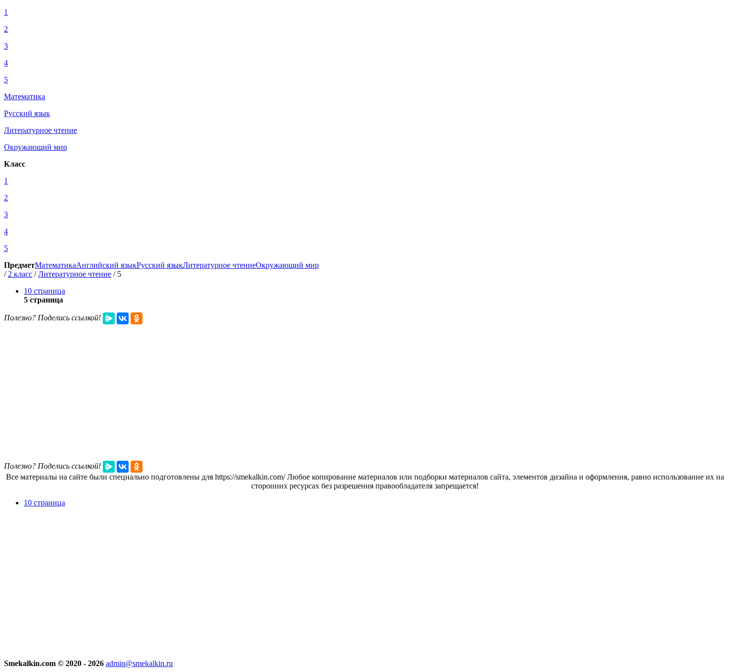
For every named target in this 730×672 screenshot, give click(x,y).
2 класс (20, 274)
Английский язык (106, 265)
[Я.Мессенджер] (109, 318)
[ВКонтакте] (123, 318)
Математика (55, 265)
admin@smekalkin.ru (139, 663)
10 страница (44, 291)
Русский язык (160, 265)
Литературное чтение (219, 265)
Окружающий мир (287, 265)
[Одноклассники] (137, 318)
